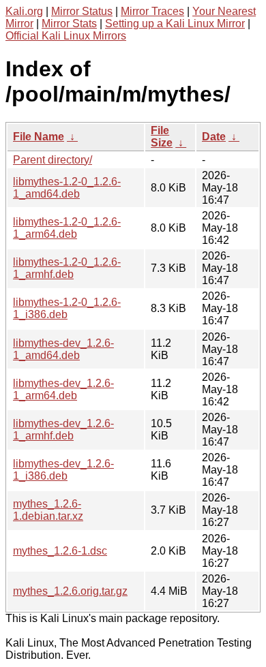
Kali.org (24, 11)
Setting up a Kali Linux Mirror (175, 23)
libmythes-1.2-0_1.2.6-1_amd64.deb (67, 188)
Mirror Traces (152, 11)
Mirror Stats (69, 23)
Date (214, 136)
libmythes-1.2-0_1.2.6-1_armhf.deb (67, 268)
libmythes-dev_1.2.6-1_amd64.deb (63, 349)
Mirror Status (82, 11)
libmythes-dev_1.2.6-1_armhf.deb (63, 429)
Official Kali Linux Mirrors (65, 36)
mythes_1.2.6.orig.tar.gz (70, 591)
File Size (162, 137)
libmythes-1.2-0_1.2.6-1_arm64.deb (67, 228)
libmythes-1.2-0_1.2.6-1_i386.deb (67, 308)
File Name (38, 136)
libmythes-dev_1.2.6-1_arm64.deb (63, 389)
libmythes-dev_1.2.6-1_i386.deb (63, 470)
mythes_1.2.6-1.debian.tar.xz (48, 510)
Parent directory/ (52, 160)
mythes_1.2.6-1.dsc (60, 551)
